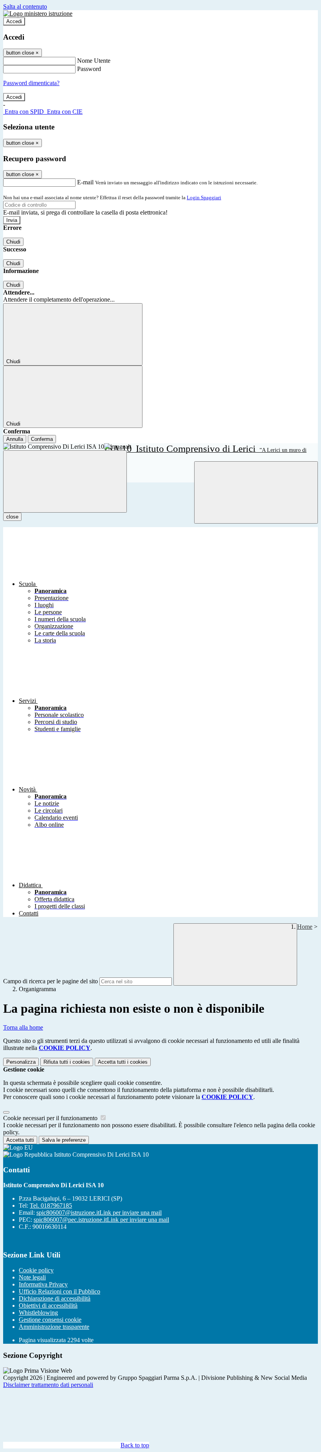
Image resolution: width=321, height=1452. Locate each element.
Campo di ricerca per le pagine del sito (50, 981)
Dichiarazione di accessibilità (54, 1298)
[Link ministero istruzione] (37, 13)
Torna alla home (23, 1027)
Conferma (42, 439)
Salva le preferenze (64, 1140)
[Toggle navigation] (65, 481)
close (12, 517)
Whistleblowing (38, 1312)
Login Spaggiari (204, 197)
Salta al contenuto (25, 6)
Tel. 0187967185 (51, 1205)
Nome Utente (93, 60)
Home (304, 926)
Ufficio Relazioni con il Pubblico (59, 1291)
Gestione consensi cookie (50, 1319)
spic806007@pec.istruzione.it (101, 1219)
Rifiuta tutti (66, 1062)
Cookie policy (36, 1270)
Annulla (14, 439)
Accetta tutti (123, 1062)
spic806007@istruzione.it (99, 1212)
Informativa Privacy (43, 1284)
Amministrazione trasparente (54, 1326)
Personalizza (21, 1062)
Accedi (14, 21)
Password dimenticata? (31, 83)
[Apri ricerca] (256, 492)
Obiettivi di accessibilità (48, 1305)
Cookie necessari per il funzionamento (51, 1118)
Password (89, 69)
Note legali (32, 1277)
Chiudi (13, 242)
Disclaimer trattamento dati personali (48, 1384)
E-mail (85, 182)
